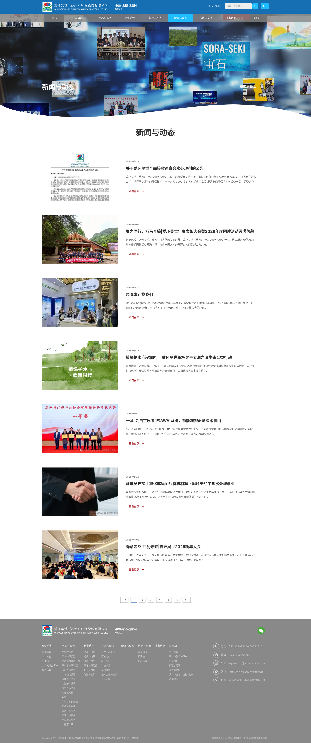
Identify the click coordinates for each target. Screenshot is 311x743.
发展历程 (46, 670)
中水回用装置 (68, 674)
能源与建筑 (89, 674)
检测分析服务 (68, 715)
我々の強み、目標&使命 (181, 674)
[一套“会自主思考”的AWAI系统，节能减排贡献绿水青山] (80, 428)
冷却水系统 (67, 692)
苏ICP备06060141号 (111, 738)
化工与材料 (89, 670)
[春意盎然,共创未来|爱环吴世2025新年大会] (80, 554)
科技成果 (105, 665)
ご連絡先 (173, 679)
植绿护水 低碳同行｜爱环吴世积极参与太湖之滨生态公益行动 (179, 357)
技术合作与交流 (109, 674)
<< (124, 599)
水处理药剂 (67, 651)
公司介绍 (80, 17)
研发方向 (105, 656)
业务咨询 (231, 17)
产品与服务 (105, 17)
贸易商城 (142, 660)
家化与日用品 (91, 665)
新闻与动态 (180, 17)
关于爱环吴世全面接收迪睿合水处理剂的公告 (165, 168)
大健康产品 (67, 724)
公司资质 (46, 660)
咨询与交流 (205, 17)
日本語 (256, 17)
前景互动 (136, 738)
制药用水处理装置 (71, 660)
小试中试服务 (68, 719)
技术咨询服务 (68, 710)
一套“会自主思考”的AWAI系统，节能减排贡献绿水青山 (173, 420)
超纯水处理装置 (70, 665)
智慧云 (65, 697)
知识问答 (142, 651)
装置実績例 (174, 670)
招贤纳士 (142, 656)
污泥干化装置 (68, 683)
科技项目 (105, 660)
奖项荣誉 (105, 670)
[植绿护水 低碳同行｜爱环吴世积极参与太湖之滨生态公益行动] (80, 365)
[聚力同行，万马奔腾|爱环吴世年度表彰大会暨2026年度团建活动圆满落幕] (80, 239)
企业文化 (46, 656)
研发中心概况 (108, 651)
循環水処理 (174, 665)
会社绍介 (173, 651)
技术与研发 (155, 17)
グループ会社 (215, 6)
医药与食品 (89, 660)
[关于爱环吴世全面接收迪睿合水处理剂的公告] (80, 176)
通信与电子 (89, 656)
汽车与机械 (89, 651)
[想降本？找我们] (80, 302)
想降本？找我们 (139, 294)
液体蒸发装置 (68, 679)
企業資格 (173, 660)
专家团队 (105, 679)
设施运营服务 (68, 706)
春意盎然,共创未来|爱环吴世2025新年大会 (163, 546)
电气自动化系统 (70, 701)
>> (186, 599)
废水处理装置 (68, 670)
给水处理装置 (68, 656)
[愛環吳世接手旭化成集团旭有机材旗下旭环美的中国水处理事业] (80, 491)
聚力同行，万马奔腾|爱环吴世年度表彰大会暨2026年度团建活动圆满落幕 (190, 231)
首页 (54, 17)
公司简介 (46, 651)
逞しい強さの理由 (178, 656)
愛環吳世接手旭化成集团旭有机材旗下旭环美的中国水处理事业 (180, 483)
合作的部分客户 (50, 665)
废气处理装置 (68, 688)
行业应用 (130, 17)
